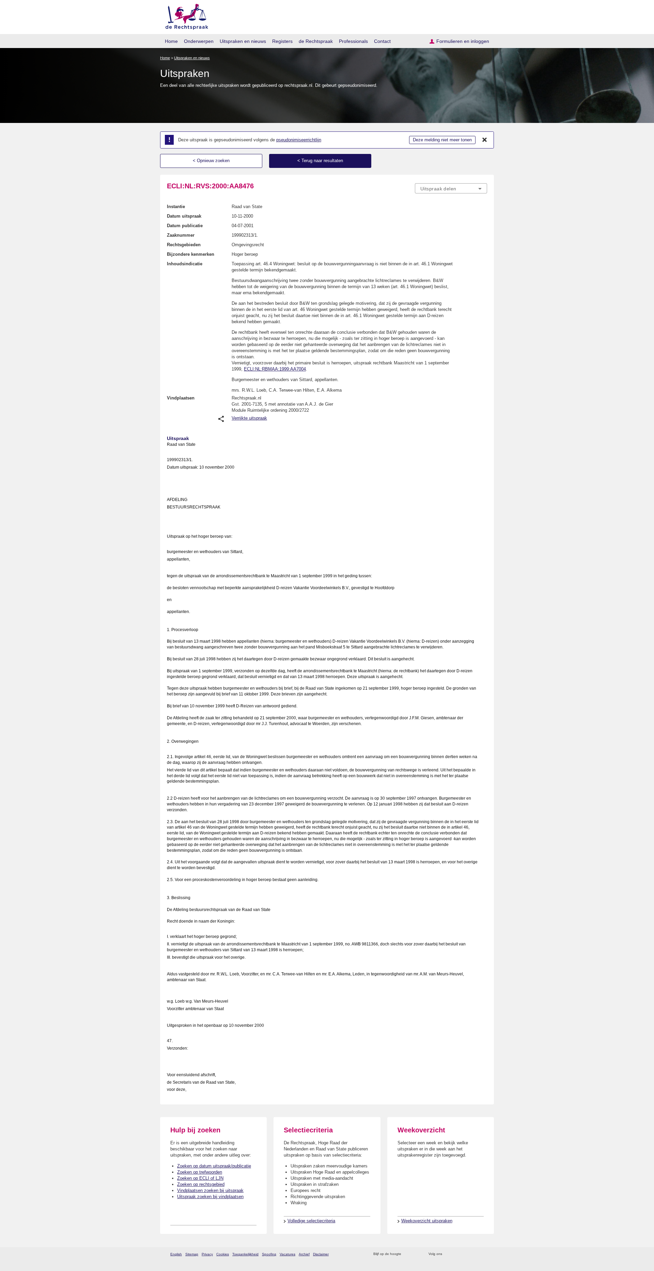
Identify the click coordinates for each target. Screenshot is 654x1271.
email (416, 1254)
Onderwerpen (199, 41)
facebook (457, 1254)
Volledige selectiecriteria (311, 1220)
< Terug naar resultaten (320, 160)
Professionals (353, 41)
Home (171, 41)
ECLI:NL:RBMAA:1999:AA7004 (275, 369)
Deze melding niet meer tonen (442, 139)
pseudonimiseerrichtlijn (298, 139)
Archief (304, 1254)
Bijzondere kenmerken (190, 254)
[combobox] (451, 188)
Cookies (222, 1254)
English (176, 1254)
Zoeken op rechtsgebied (200, 1184)
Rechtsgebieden (184, 244)
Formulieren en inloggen (462, 41)
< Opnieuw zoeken (211, 160)
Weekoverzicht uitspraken (426, 1220)
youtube (483, 1254)
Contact (382, 41)
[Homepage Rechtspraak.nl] (184, 15)
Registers (282, 41)
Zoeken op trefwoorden (199, 1172)
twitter (448, 1254)
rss (407, 1254)
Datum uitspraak (184, 216)
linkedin (474, 1254)
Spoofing (269, 1254)
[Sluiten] (485, 140)
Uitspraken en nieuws (243, 41)
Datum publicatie (185, 225)
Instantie (176, 206)
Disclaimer (321, 1254)
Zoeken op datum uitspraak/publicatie (214, 1165)
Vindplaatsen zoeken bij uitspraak (210, 1190)
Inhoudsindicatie (184, 263)
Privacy (207, 1254)
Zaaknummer (180, 235)
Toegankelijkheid (245, 1254)
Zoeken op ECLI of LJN (200, 1178)
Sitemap (191, 1254)
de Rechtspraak (316, 41)
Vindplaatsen (180, 398)
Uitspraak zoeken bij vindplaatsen (210, 1196)
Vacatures (287, 1254)
